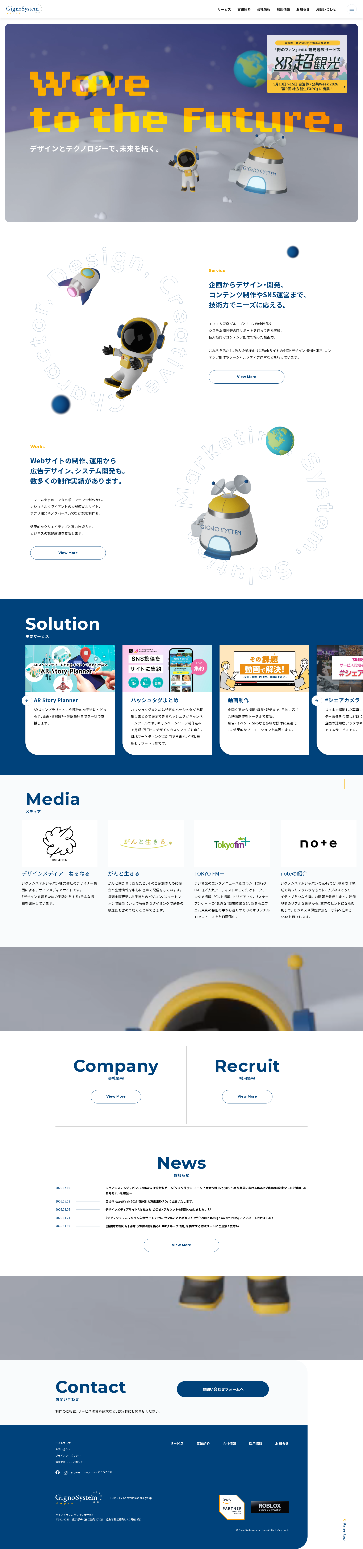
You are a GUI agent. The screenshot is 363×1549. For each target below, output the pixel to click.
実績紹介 (244, 9)
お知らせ (303, 9)
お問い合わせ (326, 9)
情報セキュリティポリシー (70, 1462)
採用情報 (283, 9)
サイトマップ (63, 1443)
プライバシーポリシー (68, 1455)
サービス (224, 9)
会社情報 (263, 9)
